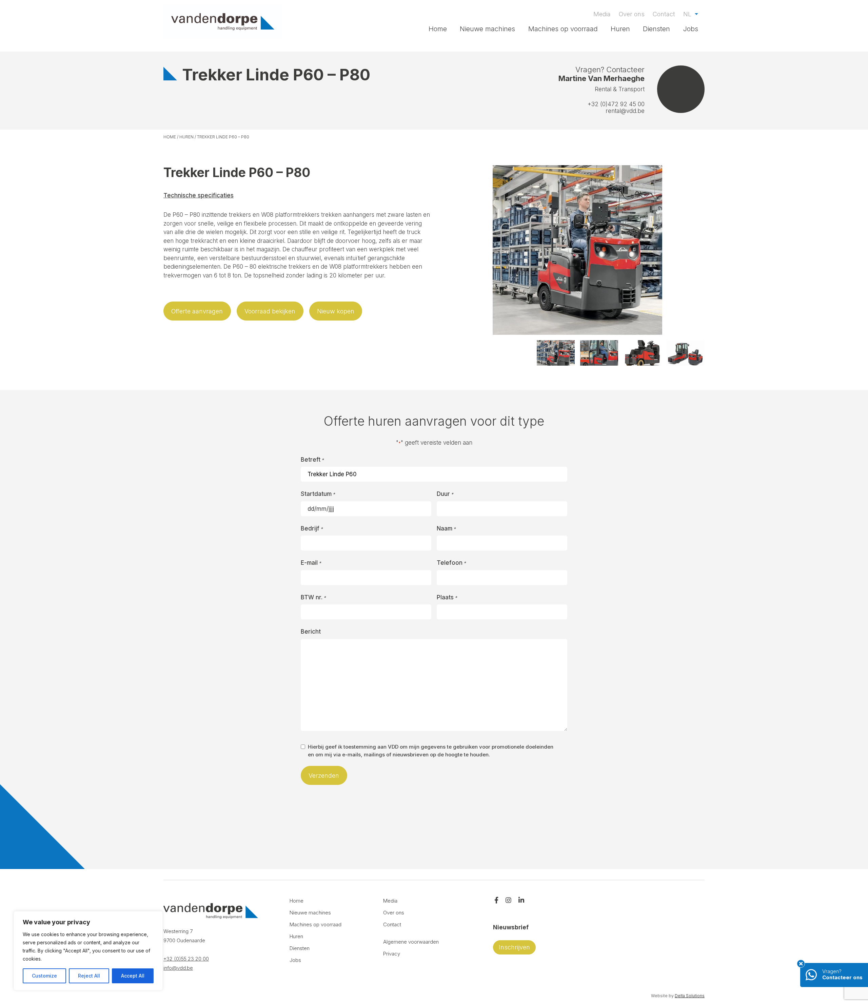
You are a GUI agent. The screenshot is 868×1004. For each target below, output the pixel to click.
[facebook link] (496, 900)
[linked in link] (521, 900)
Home (438, 29)
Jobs (690, 29)
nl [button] (688, 14)
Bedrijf (312, 528)
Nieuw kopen (335, 311)
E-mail (311, 562)
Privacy (391, 953)
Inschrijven (514, 947)
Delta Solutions (690, 995)
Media (602, 14)
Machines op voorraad (563, 29)
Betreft (312, 459)
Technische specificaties (198, 195)
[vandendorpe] (222, 22)
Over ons (632, 14)
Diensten (656, 29)
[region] (88, 950)
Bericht (311, 631)
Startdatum (318, 493)
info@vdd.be (178, 968)
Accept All (132, 976)
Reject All (89, 976)
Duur (445, 493)
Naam (446, 528)
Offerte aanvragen (197, 311)
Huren (620, 29)
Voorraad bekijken (269, 311)
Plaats (447, 597)
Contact (664, 14)
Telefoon (451, 562)
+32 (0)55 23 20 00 (186, 958)
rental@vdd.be (625, 111)
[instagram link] (508, 900)
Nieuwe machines (487, 29)
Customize (44, 976)
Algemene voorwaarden (411, 942)
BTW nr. (313, 597)
